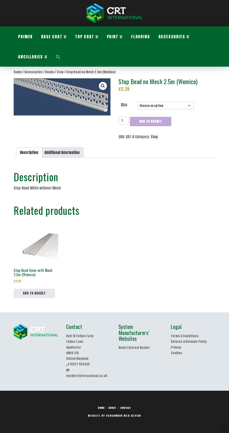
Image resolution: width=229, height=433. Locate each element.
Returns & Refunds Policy (189, 341)
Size (124, 104)
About (112, 408)
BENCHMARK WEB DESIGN (123, 416)
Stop (60, 72)
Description (29, 152)
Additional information (62, 152)
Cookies (176, 353)
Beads (49, 72)
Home (18, 72)
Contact (125, 408)
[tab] (29, 152)
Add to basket (150, 121)
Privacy (176, 347)
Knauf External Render (134, 347)
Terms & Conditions (185, 336)
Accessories (33, 72)
